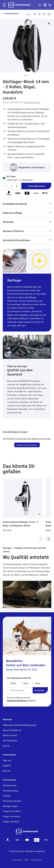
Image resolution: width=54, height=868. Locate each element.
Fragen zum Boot (11, 821)
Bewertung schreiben (27, 445)
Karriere (7, 770)
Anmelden (39, 690)
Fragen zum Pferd (11, 811)
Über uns (7, 760)
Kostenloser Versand (32, 102)
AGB (26, 860)
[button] (49, 4)
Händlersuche (9, 785)
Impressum (17, 860)
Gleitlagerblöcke (12, 13)
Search (6, 745)
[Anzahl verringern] (6, 186)
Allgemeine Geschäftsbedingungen (20, 725)
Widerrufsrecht (10, 735)
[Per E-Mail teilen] (49, 14)
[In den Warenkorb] (39, 514)
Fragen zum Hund (11, 816)
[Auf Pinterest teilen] (44, 14)
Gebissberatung (10, 790)
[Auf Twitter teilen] (39, 14)
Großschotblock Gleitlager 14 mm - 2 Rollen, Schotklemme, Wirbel (20, 524)
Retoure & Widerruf (12, 730)
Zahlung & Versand (12, 800)
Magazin (7, 765)
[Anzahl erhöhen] (16, 186)
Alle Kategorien (10, 740)
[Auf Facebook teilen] (34, 14)
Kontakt (6, 795)
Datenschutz (36, 860)
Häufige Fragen (10, 806)
